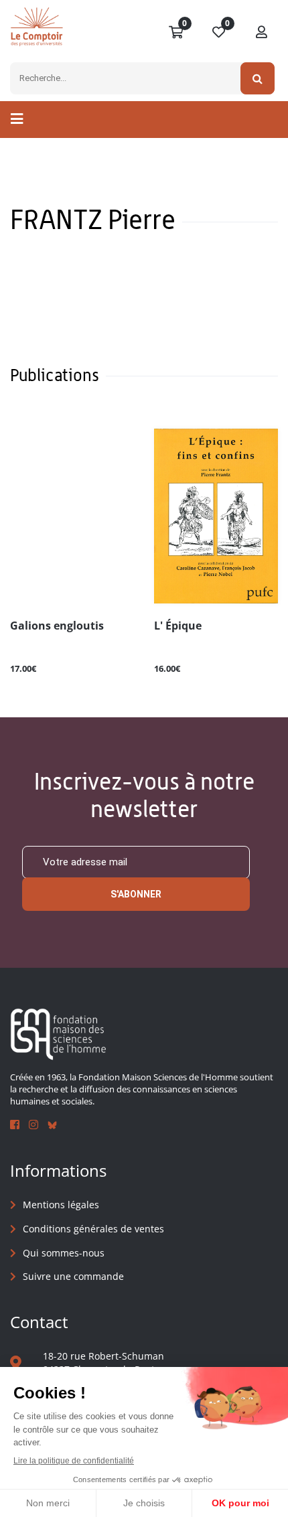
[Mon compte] (262, 33)
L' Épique (178, 626)
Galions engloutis (57, 626)
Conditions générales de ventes (93, 1228)
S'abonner (136, 894)
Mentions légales (61, 1204)
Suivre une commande (73, 1276)
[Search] (257, 78)
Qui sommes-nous (63, 1252)
